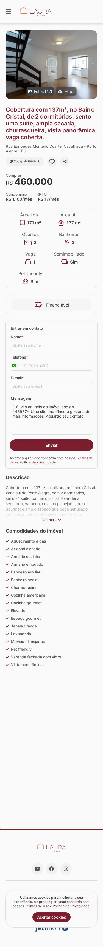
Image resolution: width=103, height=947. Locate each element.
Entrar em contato (27, 328)
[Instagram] (66, 869)
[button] (51, 64)
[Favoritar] (52, 162)
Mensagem (21, 398)
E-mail (17, 377)
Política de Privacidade (37, 462)
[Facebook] (51, 869)
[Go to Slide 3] (44, 742)
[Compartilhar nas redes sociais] (65, 162)
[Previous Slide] (10, 64)
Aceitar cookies (51, 917)
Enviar (52, 445)
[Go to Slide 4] (48, 742)
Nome (17, 336)
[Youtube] (37, 869)
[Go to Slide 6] (56, 742)
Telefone (19, 357)
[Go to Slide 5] (52, 742)
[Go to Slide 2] (40, 742)
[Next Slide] (92, 64)
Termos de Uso (37, 906)
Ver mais (49, 520)
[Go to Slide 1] (36, 741)
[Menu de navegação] (8, 11)
